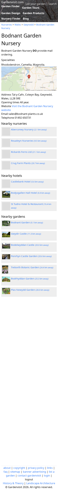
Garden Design (10, 13)
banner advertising (34, 471)
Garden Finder (10, 6)
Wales (18, 24)
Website (6, 106)
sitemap (15, 471)
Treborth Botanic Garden (32, 267)
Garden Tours (30, 7)
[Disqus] (29, 342)
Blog (26, 18)
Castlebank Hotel (27, 181)
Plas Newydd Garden (30, 289)
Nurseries (6, 24)
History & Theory (13, 483)
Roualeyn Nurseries (29, 140)
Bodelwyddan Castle (30, 244)
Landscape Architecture (40, 483)
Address (6, 94)
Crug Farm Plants (28, 163)
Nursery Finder (10, 18)
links (50, 468)
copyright (19, 468)
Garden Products (33, 13)
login (47, 475)
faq (6, 471)
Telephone (7, 117)
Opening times (10, 102)
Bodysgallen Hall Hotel (30, 192)
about (7, 468)
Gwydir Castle (26, 233)
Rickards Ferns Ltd (28, 151)
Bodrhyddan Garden (29, 278)
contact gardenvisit (29, 475)
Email (4, 114)
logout (29, 479)
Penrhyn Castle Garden (31, 256)
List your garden (36, 4)
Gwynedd (29, 24)
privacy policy (36, 468)
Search (52, 4)
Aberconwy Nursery (29, 129)
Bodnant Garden (27, 222)
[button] (29, 79)
